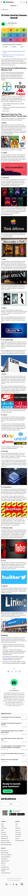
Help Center (17, 828)
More (22, 46)
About (2, 824)
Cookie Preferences (19, 840)
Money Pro (3, 863)
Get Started (7, 791)
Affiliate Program (4, 838)
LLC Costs (3, 865)
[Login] (26, 2)
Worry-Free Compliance (6, 854)
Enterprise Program (5, 840)
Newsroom (3, 832)
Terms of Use (18, 832)
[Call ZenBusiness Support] (24, 2)
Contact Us (17, 830)
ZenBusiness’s (8, 656)
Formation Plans (4, 850)
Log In (10, 803)
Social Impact (4, 828)
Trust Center (18, 836)
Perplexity (14, 46)
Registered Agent (4, 852)
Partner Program (4, 836)
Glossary (17, 838)
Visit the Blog (4, 834)
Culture (2, 830)
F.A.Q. (16, 826)
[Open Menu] (1, 2)
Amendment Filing (5, 867)
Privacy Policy (18, 834)
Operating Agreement (5, 856)
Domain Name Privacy (5, 872)
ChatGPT (6, 46)
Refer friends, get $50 (5, 842)
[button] (24, 779)
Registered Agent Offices (6, 844)
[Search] (21, 2)
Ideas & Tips (5, 9)
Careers (2, 826)
